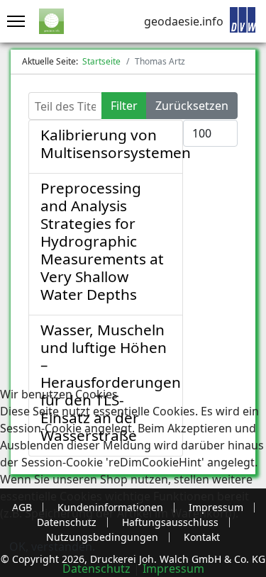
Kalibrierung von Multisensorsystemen (115, 143)
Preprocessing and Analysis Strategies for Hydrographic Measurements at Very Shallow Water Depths (102, 241)
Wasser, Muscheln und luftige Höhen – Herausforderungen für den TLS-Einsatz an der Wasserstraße (110, 383)
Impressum (173, 568)
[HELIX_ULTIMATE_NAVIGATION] (12, 21)
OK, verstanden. (52, 546)
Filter (124, 105)
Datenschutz (96, 568)
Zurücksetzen (191, 105)
